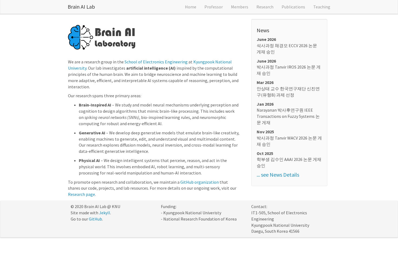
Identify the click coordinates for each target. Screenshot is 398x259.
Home (190, 6)
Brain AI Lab (81, 6)
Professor (213, 6)
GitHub (95, 219)
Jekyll (104, 212)
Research (264, 6)
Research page (81, 194)
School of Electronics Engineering (156, 61)
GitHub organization (199, 182)
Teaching (321, 6)
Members (239, 6)
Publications (293, 6)
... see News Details (278, 174)
